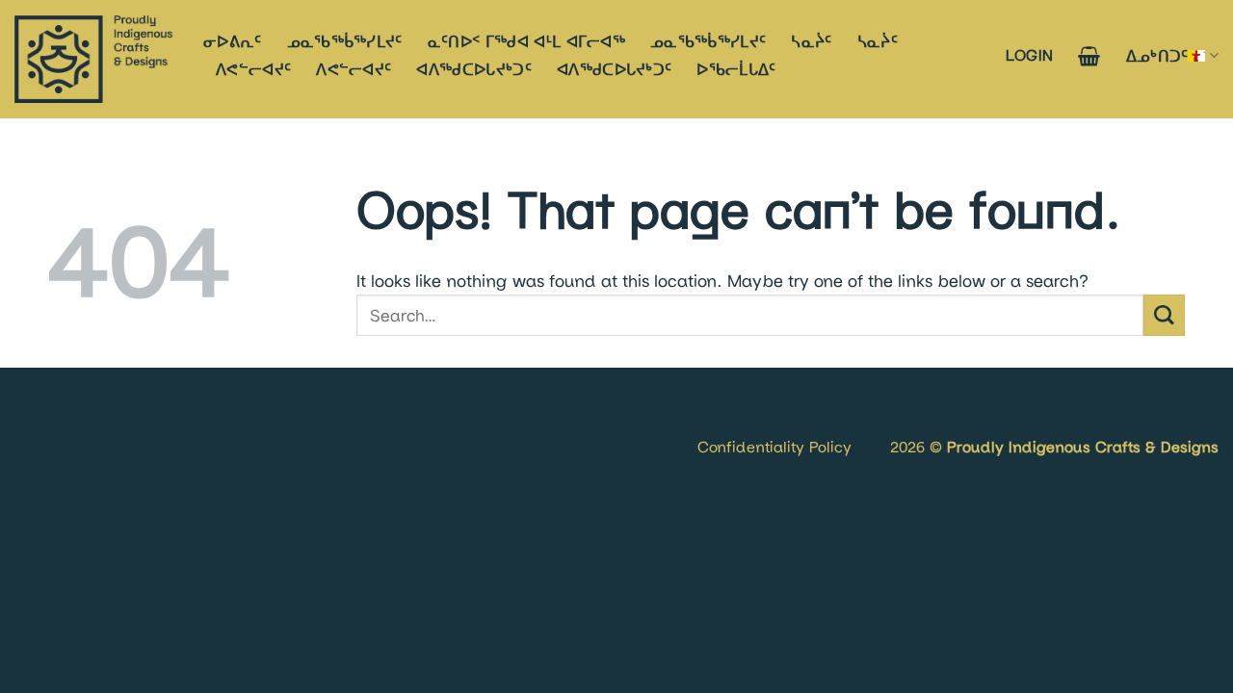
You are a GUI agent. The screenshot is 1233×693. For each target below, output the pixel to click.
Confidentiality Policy (774, 446)
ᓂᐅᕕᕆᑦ (232, 41)
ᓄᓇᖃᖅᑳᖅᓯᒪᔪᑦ (345, 41)
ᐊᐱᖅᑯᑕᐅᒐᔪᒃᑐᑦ (474, 69)
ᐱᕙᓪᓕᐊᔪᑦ (253, 69)
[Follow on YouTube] (89, 423)
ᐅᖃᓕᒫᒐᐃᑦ (735, 69)
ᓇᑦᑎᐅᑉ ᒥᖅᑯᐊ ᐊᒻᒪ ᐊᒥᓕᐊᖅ (526, 41)
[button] (1030, 54)
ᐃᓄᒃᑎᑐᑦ (1157, 55)
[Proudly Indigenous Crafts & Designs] (94, 59)
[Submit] (1164, 315)
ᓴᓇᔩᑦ (811, 41)
